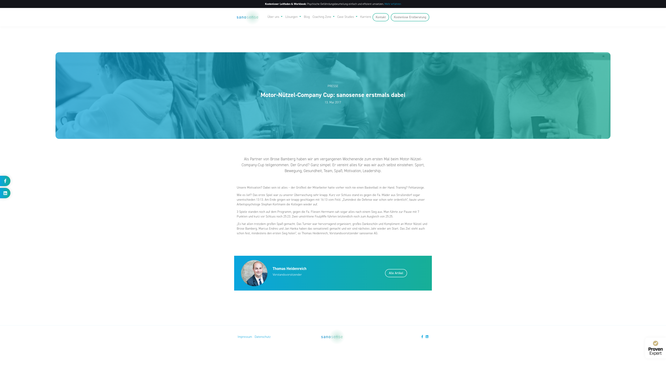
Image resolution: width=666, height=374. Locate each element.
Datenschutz (263, 337)
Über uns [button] (273, 17)
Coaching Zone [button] (322, 17)
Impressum (245, 337)
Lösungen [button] (291, 17)
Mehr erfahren (393, 4)
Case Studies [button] (346, 17)
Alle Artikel (396, 273)
